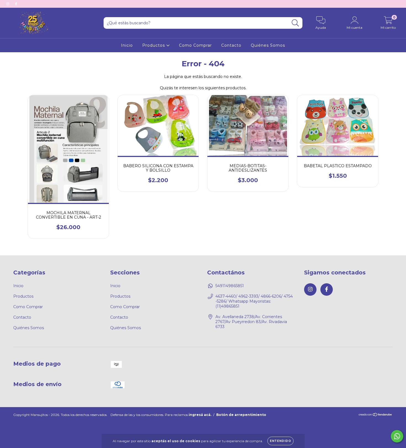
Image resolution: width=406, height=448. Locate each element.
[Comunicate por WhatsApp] (397, 436)
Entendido (280, 441)
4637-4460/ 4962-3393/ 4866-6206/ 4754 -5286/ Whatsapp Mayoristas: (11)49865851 (254, 301)
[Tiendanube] (375, 415)
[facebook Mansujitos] (16, 3)
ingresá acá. (200, 415)
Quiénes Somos (268, 45)
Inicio (127, 45)
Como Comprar (195, 45)
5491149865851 (229, 285)
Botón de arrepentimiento (241, 415)
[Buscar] (295, 23)
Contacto (231, 45)
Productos (154, 45)
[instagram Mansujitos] (8, 3)
